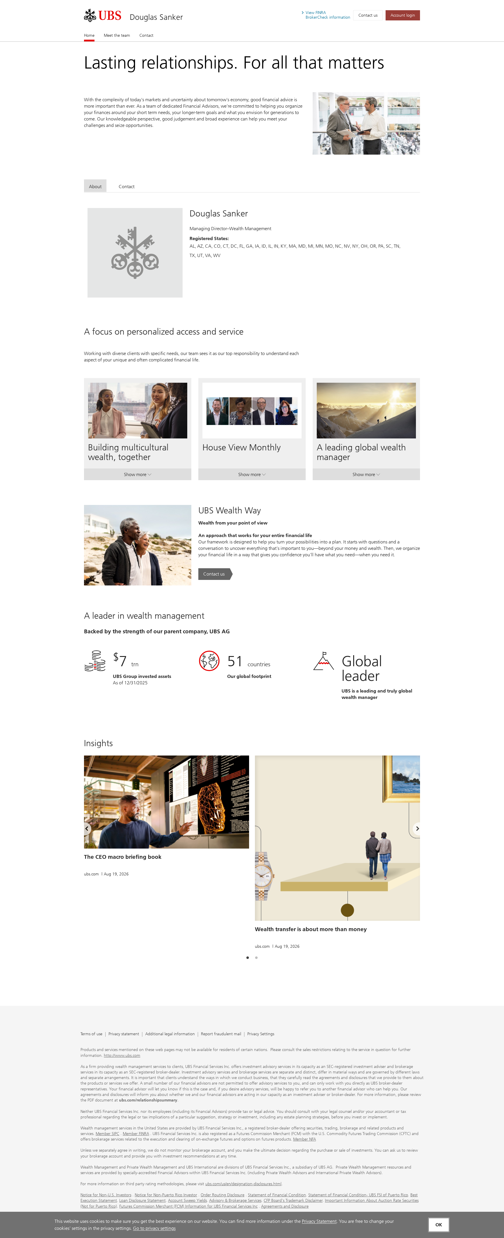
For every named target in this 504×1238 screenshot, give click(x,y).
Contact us (367, 15)
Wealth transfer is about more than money (311, 929)
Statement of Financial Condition (277, 1194)
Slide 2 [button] (256, 958)
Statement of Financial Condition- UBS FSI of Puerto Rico (358, 1194)
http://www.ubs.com (122, 1055)
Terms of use (91, 1034)
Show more (137, 476)
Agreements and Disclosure (285, 1206)
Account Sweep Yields (187, 1200)
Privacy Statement (319, 1221)
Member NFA (304, 1139)
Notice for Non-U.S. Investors (105, 1194)
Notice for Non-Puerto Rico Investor (166, 1194)
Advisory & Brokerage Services (235, 1200)
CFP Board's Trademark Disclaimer (293, 1200)
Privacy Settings (260, 1034)
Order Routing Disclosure (222, 1194)
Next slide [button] (413, 830)
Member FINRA (136, 1133)
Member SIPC (107, 1133)
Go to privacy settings (154, 1228)
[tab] (95, 185)
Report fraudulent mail (221, 1034)
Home (89, 35)
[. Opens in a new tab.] (102, 15)
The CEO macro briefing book (123, 857)
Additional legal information (170, 1034)
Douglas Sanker (156, 17)
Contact (146, 35)
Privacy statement (123, 1034)
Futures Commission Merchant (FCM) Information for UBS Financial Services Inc (188, 1206)
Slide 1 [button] (248, 958)
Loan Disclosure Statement (142, 1200)
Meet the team (117, 35)
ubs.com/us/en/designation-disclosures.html (243, 1183)
